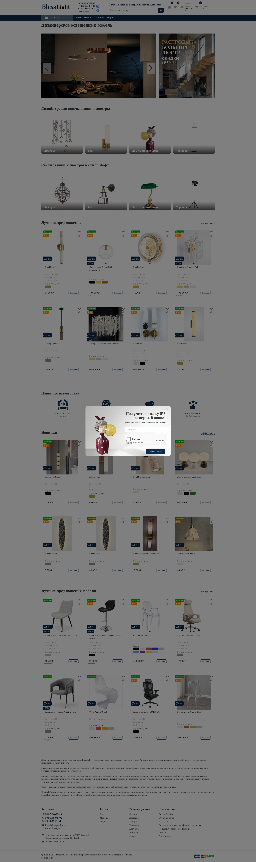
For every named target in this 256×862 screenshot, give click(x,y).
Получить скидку (155, 451)
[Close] (167, 409)
